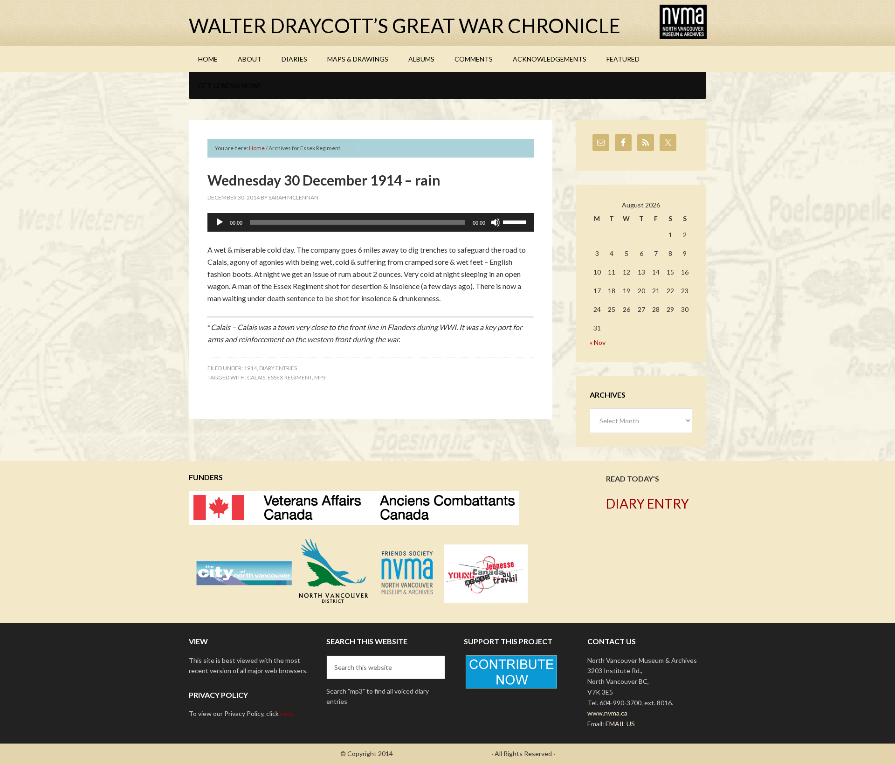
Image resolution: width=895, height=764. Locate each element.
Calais (256, 377)
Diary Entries (278, 368)
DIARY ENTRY (647, 503)
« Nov (598, 342)
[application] (370, 222)
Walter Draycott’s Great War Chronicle (404, 25)
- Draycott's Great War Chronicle (442, 753)
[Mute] (495, 222)
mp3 (320, 377)
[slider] (516, 221)
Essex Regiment (290, 377)
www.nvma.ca (607, 713)
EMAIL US (620, 724)
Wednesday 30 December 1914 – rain (324, 180)
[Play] (219, 222)
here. (287, 713)
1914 (250, 368)
